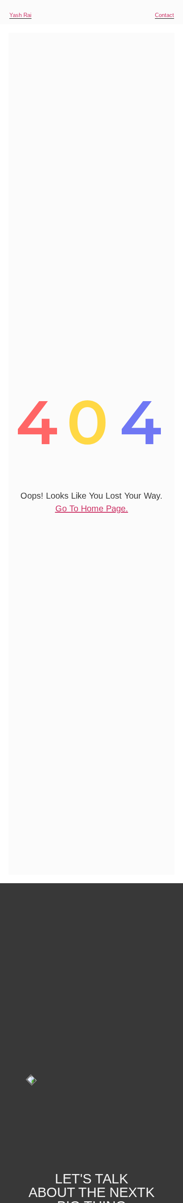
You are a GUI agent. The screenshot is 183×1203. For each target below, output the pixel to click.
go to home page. (91, 508)
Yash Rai (20, 15)
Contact (164, 15)
